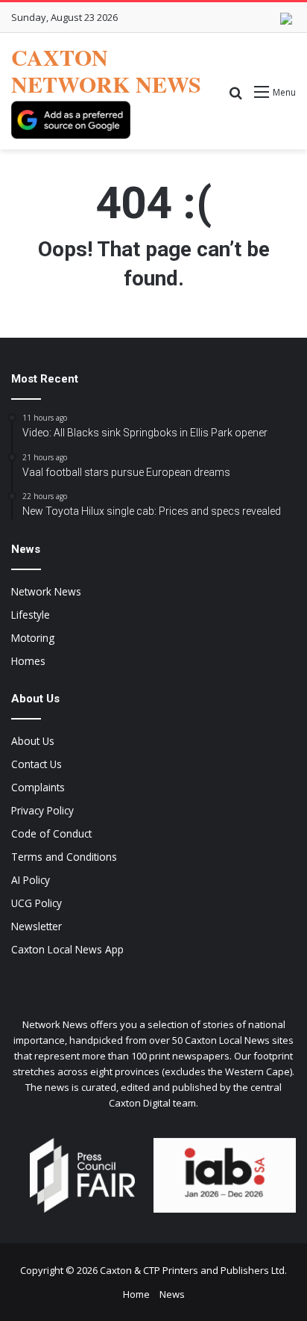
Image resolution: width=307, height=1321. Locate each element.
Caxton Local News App (67, 949)
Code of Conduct (51, 833)
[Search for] (235, 97)
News (172, 1294)
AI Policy (30, 880)
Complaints (38, 787)
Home (136, 1294)
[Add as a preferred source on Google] (70, 120)
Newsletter (36, 926)
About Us (32, 741)
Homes (28, 661)
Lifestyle (30, 614)
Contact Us (36, 764)
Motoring (32, 638)
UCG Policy (36, 903)
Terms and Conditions (64, 857)
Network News (46, 591)
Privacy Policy (42, 810)
